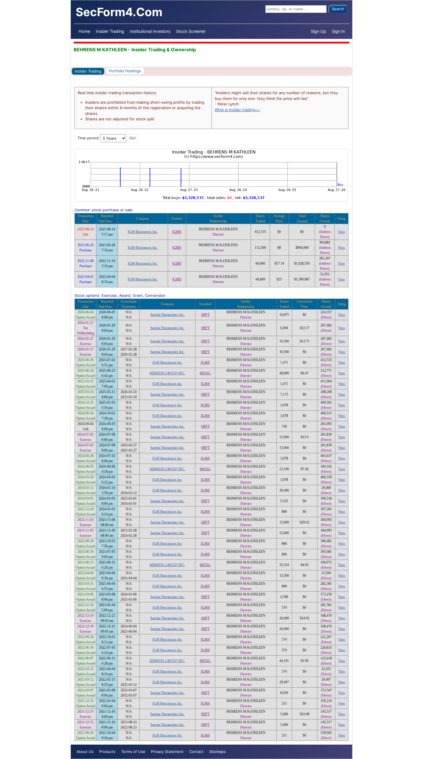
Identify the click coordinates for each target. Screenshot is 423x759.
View (341, 232)
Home (84, 31)
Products (107, 751)
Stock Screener (190, 31)
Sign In (338, 31)
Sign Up (318, 31)
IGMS (176, 232)
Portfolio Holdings (125, 71)
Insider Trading (110, 31)
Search (338, 9)
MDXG (205, 373)
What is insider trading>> (237, 109)
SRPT (205, 315)
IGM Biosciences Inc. (143, 232)
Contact (196, 751)
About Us (85, 751)
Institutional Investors (150, 31)
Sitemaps (217, 751)
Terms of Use (133, 751)
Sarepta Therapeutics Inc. (167, 315)
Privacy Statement (167, 751)
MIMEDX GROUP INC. (167, 373)
